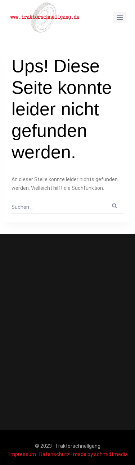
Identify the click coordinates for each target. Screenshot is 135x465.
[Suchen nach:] (67, 207)
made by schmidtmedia (100, 454)
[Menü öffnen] (119, 17)
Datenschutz (54, 454)
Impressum (22, 454)
